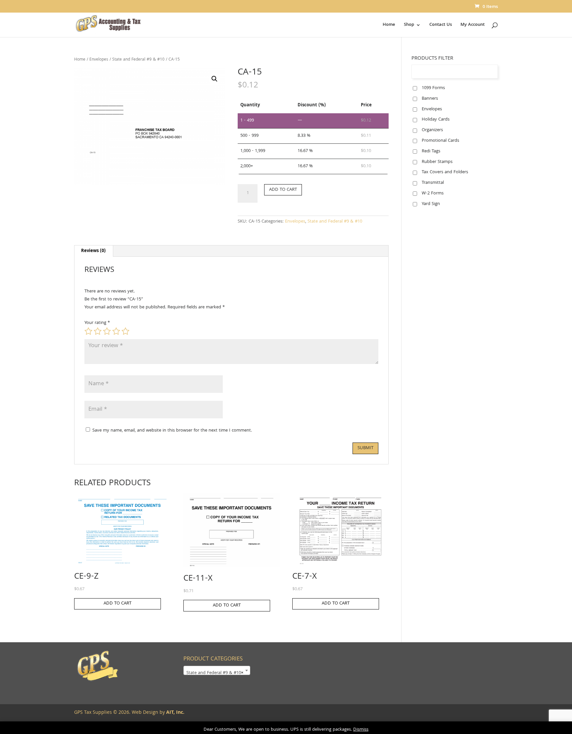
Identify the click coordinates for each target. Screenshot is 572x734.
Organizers (432, 130)
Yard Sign (431, 204)
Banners (430, 98)
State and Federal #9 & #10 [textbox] (214, 673)
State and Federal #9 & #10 (138, 59)
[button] (214, 79)
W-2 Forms (433, 193)
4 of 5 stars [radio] (116, 331)
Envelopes (98, 59)
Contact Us (440, 25)
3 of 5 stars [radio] (107, 331)
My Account (472, 25)
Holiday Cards (436, 119)
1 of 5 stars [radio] (88, 331)
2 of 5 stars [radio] (98, 331)
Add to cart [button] (117, 603)
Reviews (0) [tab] (93, 251)
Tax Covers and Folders (445, 172)
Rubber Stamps (437, 162)
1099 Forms (433, 88)
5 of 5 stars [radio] (125, 331)
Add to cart (283, 189)
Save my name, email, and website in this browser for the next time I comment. (172, 430)
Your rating (97, 323)
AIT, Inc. (174, 713)
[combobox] (216, 670)
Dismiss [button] (360, 729)
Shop (409, 25)
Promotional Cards (440, 140)
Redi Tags (431, 151)
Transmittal (433, 182)
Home (389, 25)
